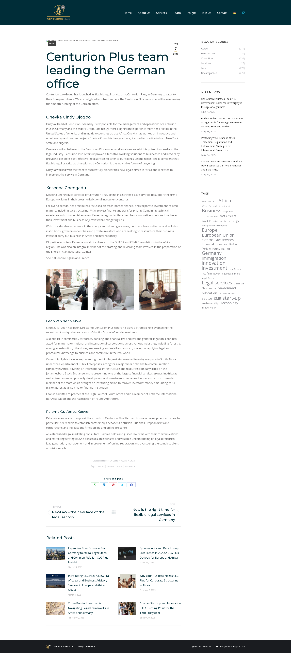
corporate (228, 211)
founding (218, 248)
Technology (229, 303)
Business (211, 211)
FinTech (234, 244)
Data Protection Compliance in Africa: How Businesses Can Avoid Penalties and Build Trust (221, 165)
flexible (101, 466)
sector (207, 298)
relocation (209, 293)
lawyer (119, 466)
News (52, 43)
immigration (214, 258)
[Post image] (55, 553)
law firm (207, 273)
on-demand (130, 466)
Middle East (239, 284)
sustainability (210, 303)
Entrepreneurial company (214, 225)
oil (215, 288)
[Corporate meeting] (67, 289)
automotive (227, 206)
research (232, 293)
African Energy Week (211, 206)
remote (223, 293)
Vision (213, 307)
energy (234, 221)
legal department (231, 273)
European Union (218, 235)
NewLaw (207, 288)
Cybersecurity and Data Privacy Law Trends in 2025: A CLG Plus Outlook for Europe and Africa (159, 552)
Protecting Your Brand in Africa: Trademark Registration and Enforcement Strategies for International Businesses (218, 144)
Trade (205, 307)
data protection (220, 221)
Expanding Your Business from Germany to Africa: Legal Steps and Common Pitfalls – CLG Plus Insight (88, 555)
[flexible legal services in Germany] (160, 289)
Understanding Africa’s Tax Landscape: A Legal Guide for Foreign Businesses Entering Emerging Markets (222, 122)
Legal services (217, 283)
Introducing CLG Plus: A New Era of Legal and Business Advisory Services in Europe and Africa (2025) (88, 583)
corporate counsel (210, 216)
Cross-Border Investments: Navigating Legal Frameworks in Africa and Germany (88, 608)
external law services (218, 240)
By (114, 460)
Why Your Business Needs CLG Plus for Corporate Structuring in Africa (159, 580)
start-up (231, 298)
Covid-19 (206, 220)
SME (217, 298)
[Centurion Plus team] (113, 289)
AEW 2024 (212, 201)
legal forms (208, 278)
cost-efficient (228, 216)
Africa (224, 200)
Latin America (235, 269)
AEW (204, 201)
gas (228, 248)
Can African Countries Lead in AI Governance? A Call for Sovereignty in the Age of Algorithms (221, 103)
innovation (213, 263)
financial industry (214, 244)
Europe (210, 230)
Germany (110, 466)
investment (214, 268)
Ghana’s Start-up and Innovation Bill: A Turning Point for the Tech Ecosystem (160, 608)
